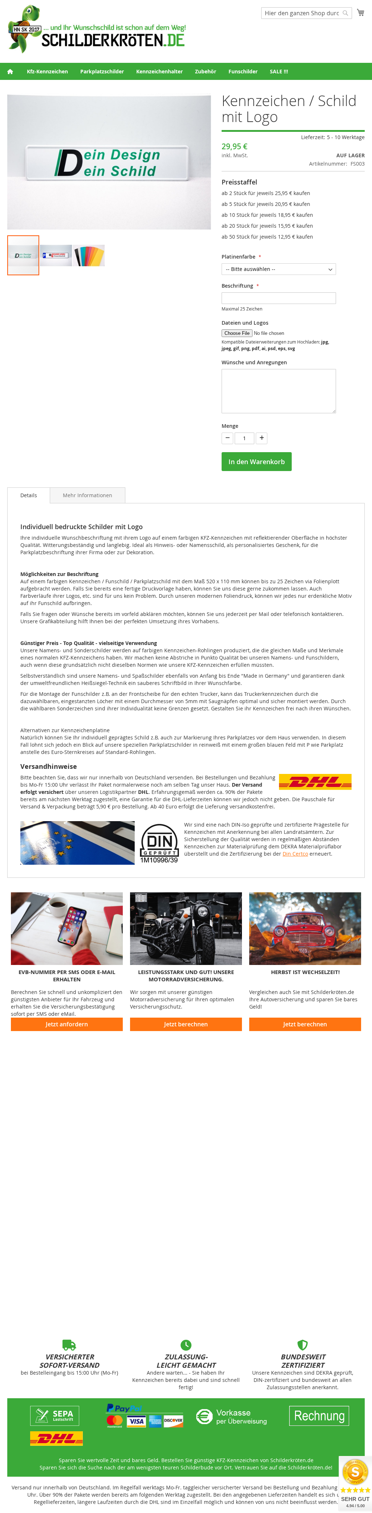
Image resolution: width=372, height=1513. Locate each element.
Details (28, 495)
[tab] (28, 495)
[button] (56, 255)
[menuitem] (47, 71)
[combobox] (306, 13)
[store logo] (96, 29)
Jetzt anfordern (67, 1024)
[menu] (186, 71)
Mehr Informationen (87, 495)
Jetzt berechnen (186, 1024)
